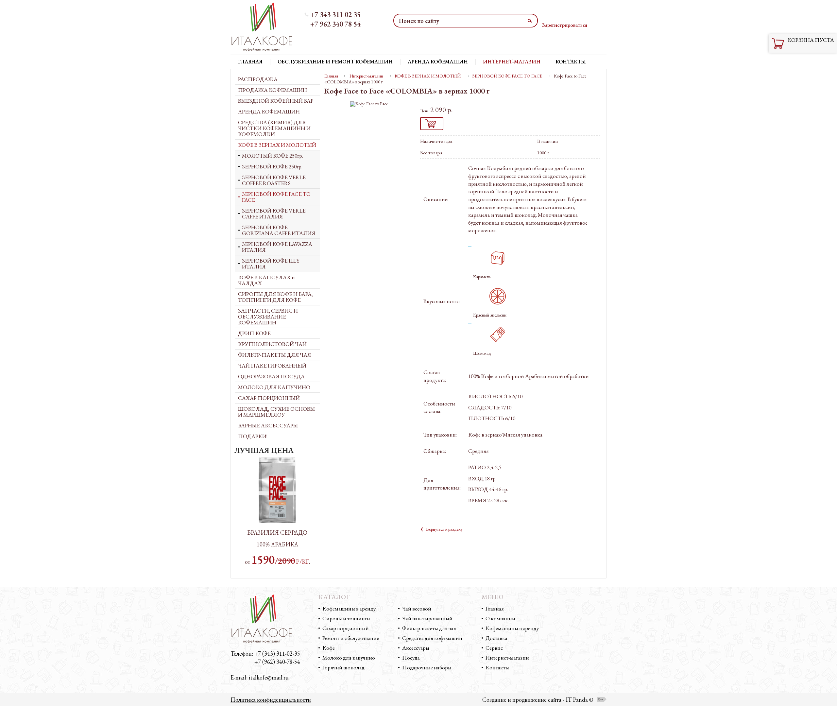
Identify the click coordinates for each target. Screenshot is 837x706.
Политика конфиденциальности (271, 699)
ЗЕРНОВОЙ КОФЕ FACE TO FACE (507, 76)
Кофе (328, 647)
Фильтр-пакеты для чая (429, 628)
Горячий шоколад (343, 667)
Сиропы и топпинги (346, 618)
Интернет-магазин (511, 61)
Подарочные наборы (427, 667)
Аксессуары (415, 647)
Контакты (497, 667)
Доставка (496, 638)
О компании (500, 618)
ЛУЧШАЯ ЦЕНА (264, 450)
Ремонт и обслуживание (350, 638)
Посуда (411, 657)
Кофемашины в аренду (349, 608)
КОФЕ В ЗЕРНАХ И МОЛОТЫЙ (428, 76)
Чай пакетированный (427, 618)
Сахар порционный (345, 628)
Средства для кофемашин (432, 638)
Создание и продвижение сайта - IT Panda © (537, 699)
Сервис (494, 647)
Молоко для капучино (348, 657)
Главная (331, 76)
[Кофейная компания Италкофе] (266, 27)
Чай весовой (416, 608)
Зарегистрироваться (564, 25)
